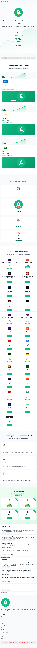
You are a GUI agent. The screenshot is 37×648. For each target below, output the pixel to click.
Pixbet (2, 634)
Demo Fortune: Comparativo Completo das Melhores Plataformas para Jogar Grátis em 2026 (17, 563)
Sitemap (2, 629)
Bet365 (2, 636)
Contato (2, 620)
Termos (2, 627)
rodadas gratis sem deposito (7, 543)
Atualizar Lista (18, 495)
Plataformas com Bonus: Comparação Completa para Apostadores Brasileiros (16, 550)
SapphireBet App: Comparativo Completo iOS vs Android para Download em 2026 (16, 570)
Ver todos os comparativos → (5, 557)
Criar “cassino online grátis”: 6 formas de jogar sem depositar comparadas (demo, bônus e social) (18, 585)
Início (2, 616)
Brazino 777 (3, 638)
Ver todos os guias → (4, 592)
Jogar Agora (14, 100)
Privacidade (3, 625)
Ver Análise (9, 268)
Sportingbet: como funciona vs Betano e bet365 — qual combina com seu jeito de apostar (18, 577)
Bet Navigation (7, 2)
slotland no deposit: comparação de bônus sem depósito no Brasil (13, 536)
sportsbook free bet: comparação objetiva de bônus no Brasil (13, 528)
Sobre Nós (3, 618)
